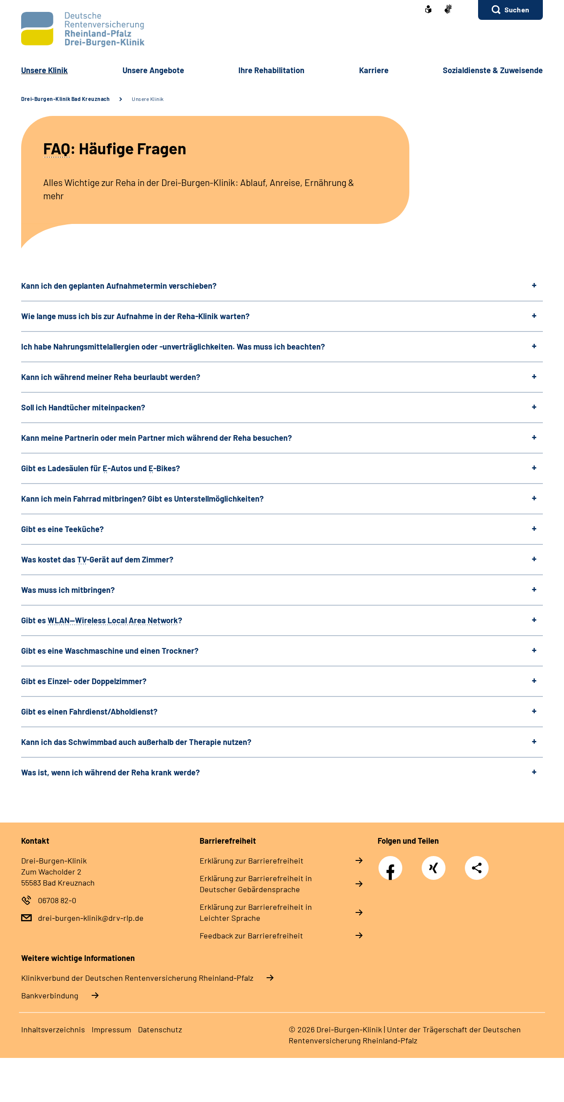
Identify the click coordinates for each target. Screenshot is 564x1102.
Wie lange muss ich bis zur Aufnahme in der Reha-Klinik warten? (135, 316)
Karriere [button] (374, 70)
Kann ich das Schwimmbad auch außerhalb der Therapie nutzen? (136, 742)
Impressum (111, 1029)
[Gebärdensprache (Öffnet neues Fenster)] (448, 9)
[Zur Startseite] (282, 29)
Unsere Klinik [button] (44, 70)
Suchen (517, 9)
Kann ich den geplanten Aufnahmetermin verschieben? (118, 285)
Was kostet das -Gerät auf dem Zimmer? (97, 559)
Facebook (392, 863)
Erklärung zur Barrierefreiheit (252, 860)
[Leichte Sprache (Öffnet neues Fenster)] (428, 10)
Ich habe (173, 346)
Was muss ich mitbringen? (68, 590)
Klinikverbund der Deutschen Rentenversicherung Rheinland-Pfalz (137, 978)
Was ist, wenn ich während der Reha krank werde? (110, 772)
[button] (510, 10)
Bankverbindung (49, 995)
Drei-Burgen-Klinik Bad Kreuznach (65, 99)
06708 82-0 (57, 900)
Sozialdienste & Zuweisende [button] (493, 70)
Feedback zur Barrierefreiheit (251, 935)
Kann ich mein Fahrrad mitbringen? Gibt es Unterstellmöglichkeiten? (142, 498)
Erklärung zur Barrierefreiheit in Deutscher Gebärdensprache (256, 883)
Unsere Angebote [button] (153, 70)
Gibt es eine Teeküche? (62, 529)
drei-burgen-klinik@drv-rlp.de (91, 918)
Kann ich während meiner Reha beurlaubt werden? (110, 377)
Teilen (476, 868)
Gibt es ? (101, 620)
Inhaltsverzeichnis (53, 1029)
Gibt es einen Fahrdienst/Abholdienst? (89, 711)
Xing (433, 863)
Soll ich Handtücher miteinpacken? (83, 407)
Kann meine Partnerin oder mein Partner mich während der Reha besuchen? (156, 438)
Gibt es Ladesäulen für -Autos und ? (100, 468)
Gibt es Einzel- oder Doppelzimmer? (83, 681)
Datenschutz (160, 1029)
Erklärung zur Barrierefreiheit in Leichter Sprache (256, 912)
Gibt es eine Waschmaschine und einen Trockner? (109, 650)
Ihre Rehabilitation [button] (271, 70)
